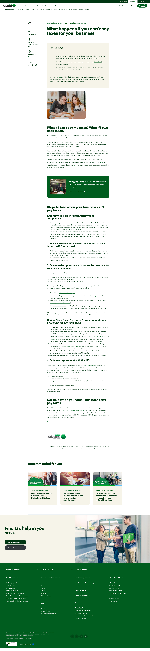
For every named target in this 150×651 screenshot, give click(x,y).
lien (101, 162)
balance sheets (55, 339)
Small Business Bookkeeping (84, 583)
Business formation (42, 5)
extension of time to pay (67, 293)
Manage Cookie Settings (49, 614)
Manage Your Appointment (84, 616)
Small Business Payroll (82, 595)
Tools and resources (56, 5)
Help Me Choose (46, 596)
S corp (43, 588)
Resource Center (114, 598)
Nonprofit (44, 593)
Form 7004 (97, 62)
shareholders (68, 346)
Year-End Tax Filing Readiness (16, 598)
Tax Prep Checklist (81, 613)
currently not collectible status (60, 303)
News (87, 9)
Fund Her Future (114, 585)
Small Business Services (44, 9)
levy (75, 165)
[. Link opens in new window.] (13, 644)
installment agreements (94, 296)
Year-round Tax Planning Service (17, 601)
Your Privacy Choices (25, 644)
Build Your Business (60, 9)
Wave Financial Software (117, 593)
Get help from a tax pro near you (57, 422)
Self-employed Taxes (13, 583)
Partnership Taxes (12, 590)
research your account (67, 232)
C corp (43, 590)
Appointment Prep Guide (83, 610)
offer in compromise (59, 306)
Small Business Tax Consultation (17, 596)
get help (58, 77)
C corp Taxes (10, 588)
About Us (112, 583)
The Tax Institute (33, 56)
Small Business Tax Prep (26, 9)
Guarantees (113, 601)
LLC (42, 585)
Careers (112, 596)
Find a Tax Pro (79, 608)
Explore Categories (10, 9)
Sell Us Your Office (115, 590)
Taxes (20, 5)
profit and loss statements (97, 336)
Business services (29, 5)
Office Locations (80, 618)
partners (78, 346)
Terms (43, 608)
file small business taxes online (73, 410)
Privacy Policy (45, 611)
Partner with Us (114, 588)
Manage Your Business (76, 9)
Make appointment (14, 542)
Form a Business (46, 583)
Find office (12, 548)
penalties (70, 258)
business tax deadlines (88, 365)
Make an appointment (76, 192)
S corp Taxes (10, 585)
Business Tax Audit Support (15, 593)
